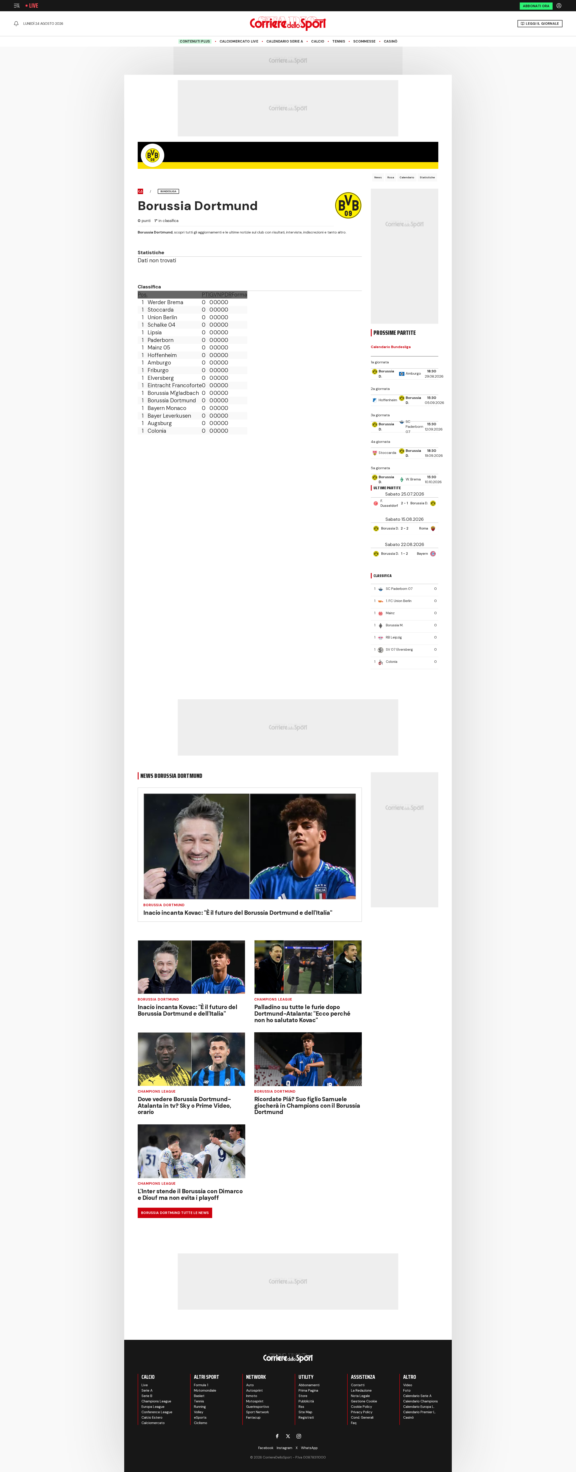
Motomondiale (205, 1390)
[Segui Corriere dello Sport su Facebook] (277, 1436)
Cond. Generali (362, 1417)
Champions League (273, 999)
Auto (250, 1385)
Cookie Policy (361, 1406)
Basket (199, 1396)
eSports (200, 1417)
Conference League (157, 1412)
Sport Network (257, 1412)
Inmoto (251, 1396)
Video (407, 1385)
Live (33, 6)
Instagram (284, 1448)
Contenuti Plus (195, 41)
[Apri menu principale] (17, 5)
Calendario (407, 177)
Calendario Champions (420, 1401)
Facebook (265, 1448)
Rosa (390, 177)
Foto (407, 1390)
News (378, 177)
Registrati (306, 1417)
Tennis (338, 41)
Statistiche (427, 177)
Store (303, 1396)
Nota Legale (360, 1396)
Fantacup (253, 1417)
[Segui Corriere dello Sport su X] (288, 1436)
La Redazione (361, 1390)
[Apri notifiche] (16, 23)
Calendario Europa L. (418, 1406)
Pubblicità (306, 1401)
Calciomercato (153, 1423)
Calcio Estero (152, 1417)
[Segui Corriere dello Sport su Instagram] (299, 1436)
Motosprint (254, 1401)
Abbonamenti (309, 1385)
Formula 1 (201, 1385)
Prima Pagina (308, 1390)
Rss (301, 1406)
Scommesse (364, 41)
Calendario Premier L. (419, 1412)
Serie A (147, 1390)
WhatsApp (309, 1448)
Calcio (317, 41)
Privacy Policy (361, 1412)
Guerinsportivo (257, 1406)
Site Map (305, 1412)
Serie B (147, 1396)
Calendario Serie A (284, 41)
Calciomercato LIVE (239, 41)
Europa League (153, 1406)
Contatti (357, 1385)
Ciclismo (200, 1423)
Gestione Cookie (364, 1401)
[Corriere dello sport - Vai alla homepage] (288, 23)
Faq (353, 1423)
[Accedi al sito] (559, 5)
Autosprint (254, 1390)
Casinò (391, 41)
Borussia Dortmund (164, 905)
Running (200, 1406)
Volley (198, 1412)
